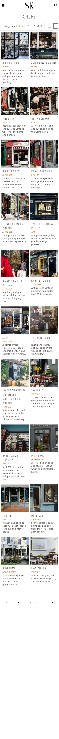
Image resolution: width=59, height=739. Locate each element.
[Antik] (15, 320)
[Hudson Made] (15, 551)
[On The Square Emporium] (15, 438)
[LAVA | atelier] (44, 551)
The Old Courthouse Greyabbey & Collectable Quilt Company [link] (13, 396)
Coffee (35, 122)
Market (35, 175)
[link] (15, 59)
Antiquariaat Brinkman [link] (44, 63)
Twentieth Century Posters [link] (42, 226)
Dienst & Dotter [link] (40, 515)
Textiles (6, 407)
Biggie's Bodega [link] (10, 171)
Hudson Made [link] (9, 568)
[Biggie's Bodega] (15, 154)
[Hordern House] (15, 45)
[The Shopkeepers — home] (29, 5)
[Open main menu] (3, 5)
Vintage (35, 341)
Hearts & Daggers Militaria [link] (12, 283)
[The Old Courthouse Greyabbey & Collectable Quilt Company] (15, 373)
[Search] (56, 5)
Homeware (37, 459)
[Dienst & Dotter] (44, 498)
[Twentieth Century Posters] (44, 206)
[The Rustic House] (44, 320)
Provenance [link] (38, 455)
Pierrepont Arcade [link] (42, 171)
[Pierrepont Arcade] (44, 154)
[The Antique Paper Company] (15, 206)
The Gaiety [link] (37, 390)
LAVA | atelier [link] (38, 568)
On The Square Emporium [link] (10, 458)
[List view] (49, 26)
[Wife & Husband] (44, 101)
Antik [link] (5, 337)
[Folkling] (15, 498)
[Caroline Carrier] (44, 263)
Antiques (7, 122)
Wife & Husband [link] (40, 118)
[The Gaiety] (44, 373)
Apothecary (9, 572)
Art (33, 232)
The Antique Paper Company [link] (12, 226)
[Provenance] (44, 438)
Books (5, 67)
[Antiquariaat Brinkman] (44, 45)
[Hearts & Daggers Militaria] (15, 263)
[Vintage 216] (15, 101)
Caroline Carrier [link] (41, 280)
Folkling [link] (7, 515)
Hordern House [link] (11, 63)
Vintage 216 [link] (8, 118)
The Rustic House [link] (41, 337)
